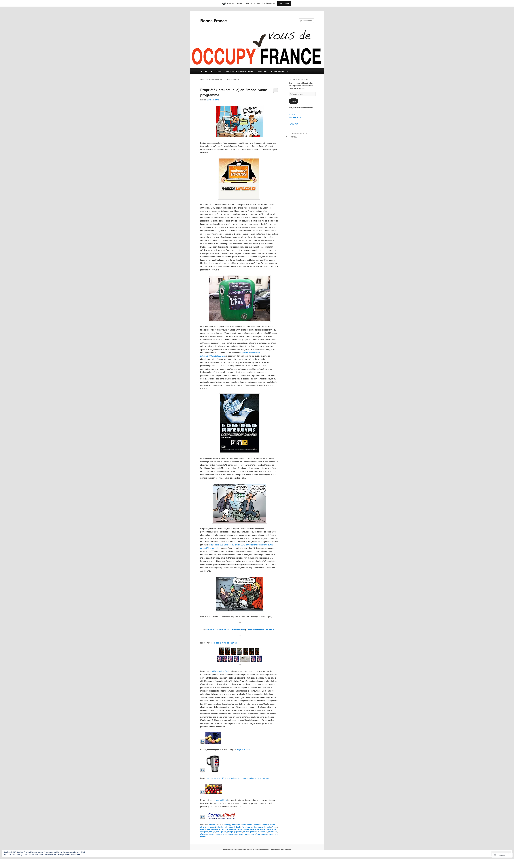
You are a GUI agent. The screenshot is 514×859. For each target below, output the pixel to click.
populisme (238, 832)
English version (243, 749)
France (212, 824)
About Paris (262, 71)
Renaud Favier (222, 629)
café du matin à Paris (220, 671)
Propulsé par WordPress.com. (234, 849)
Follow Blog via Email (299, 80)
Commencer (284, 3)
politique (230, 832)
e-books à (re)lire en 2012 (225, 642)
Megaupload (261, 829)
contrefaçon (228, 827)
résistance (204, 834)
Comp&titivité (238, 629)
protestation (272, 832)
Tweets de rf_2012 (296, 117)
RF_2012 (292, 114)
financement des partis (262, 827)
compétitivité (221, 800)
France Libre (205, 829)
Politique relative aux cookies (69, 854)
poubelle (246, 832)
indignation (237, 829)
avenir (249, 824)
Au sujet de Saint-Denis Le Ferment (239, 71)
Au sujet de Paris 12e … (280, 71)
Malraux (253, 829)
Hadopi (230, 829)
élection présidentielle (261, 824)
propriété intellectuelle (258, 832)
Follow (293, 101)
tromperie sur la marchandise (232, 834)
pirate (218, 832)
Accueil (204, 71)
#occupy (227, 824)
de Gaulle (237, 827)
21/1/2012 (209, 629)
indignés (246, 829)
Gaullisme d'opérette (218, 829)
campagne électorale (215, 827)
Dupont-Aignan (247, 827)
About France (216, 71)
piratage (212, 832)
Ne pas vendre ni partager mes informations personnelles (269, 849)
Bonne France (213, 20)
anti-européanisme (239, 824)
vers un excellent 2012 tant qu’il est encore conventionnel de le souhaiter (238, 778)
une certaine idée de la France (256, 834)
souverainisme (215, 834)
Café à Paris (294, 124)
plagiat (223, 832)
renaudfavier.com (256, 629)
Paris (269, 829)
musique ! (270, 629)
